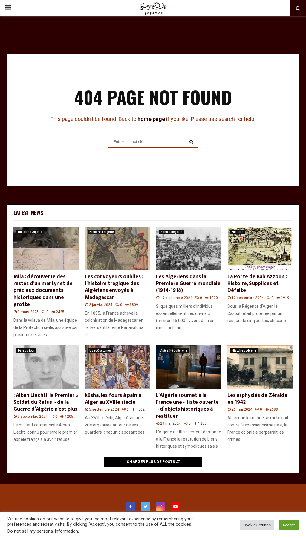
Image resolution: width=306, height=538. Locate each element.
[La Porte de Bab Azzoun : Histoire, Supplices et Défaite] (260, 248)
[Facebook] (130, 506)
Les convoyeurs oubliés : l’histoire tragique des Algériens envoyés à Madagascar (114, 287)
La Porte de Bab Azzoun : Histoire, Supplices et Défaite (257, 283)
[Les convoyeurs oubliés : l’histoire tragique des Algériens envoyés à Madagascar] (117, 248)
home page (151, 119)
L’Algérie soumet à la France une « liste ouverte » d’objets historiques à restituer (187, 406)
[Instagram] (160, 506)
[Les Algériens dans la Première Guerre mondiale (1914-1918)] (188, 248)
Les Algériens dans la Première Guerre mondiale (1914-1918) (188, 283)
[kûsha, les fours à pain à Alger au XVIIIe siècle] (117, 367)
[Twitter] (145, 506)
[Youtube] (175, 506)
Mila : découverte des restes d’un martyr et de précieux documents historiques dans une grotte (43, 290)
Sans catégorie (171, 232)
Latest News (28, 213)
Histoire (237, 232)
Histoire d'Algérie (30, 232)
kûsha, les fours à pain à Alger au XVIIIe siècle (113, 399)
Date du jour (26, 350)
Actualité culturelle (173, 350)
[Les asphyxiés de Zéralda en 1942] (260, 367)
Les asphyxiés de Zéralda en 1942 (257, 399)
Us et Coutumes (100, 350)
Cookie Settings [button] (257, 525)
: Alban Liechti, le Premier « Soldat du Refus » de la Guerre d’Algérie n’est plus (45, 402)
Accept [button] (288, 525)
